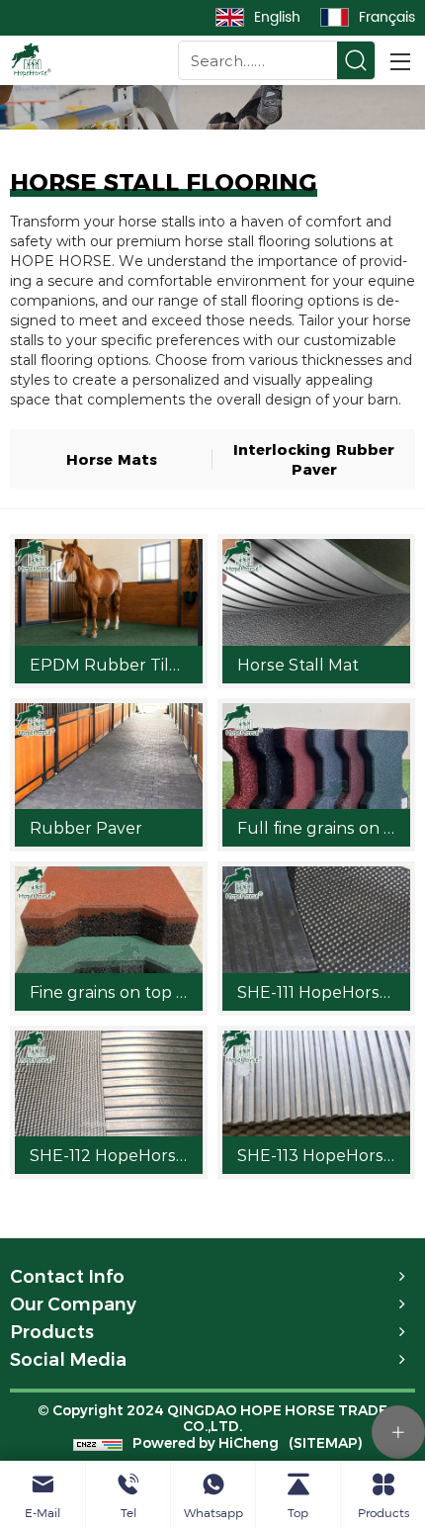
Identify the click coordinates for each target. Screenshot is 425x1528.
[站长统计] (98, 1442)
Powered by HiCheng (205, 1443)
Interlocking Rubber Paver (313, 458)
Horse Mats (111, 458)
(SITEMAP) (326, 1443)
